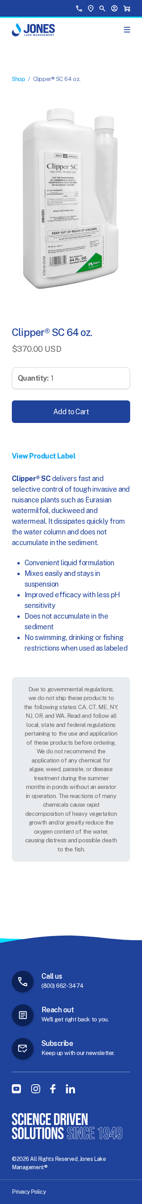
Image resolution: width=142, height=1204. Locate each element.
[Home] (33, 29)
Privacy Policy (28, 1192)
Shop (18, 78)
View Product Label (43, 456)
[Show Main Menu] (127, 29)
